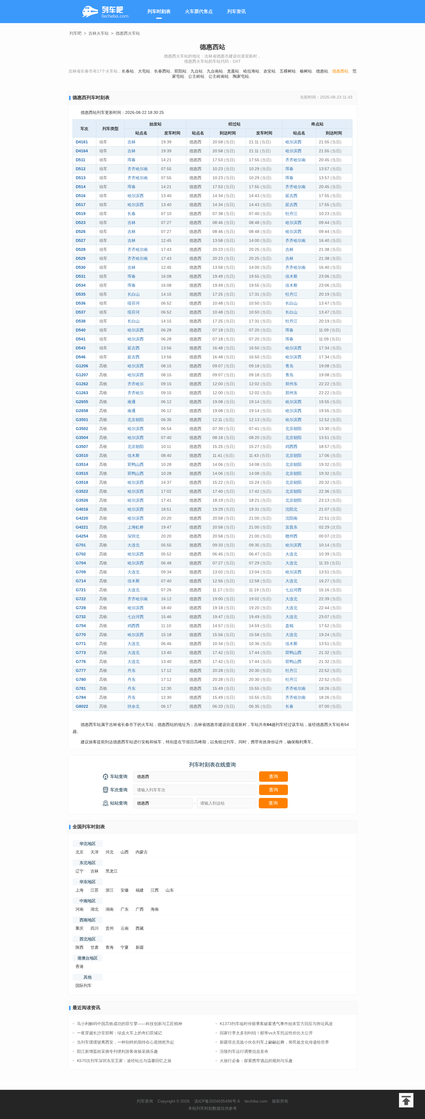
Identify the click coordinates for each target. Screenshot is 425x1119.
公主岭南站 (218, 76)
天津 (94, 852)
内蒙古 (142, 852)
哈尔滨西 (293, 142)
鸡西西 (291, 446)
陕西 (79, 947)
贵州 (110, 928)
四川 (94, 928)
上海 (79, 890)
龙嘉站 (233, 71)
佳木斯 (291, 276)
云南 (125, 928)
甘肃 (94, 947)
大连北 (134, 545)
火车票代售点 (199, 11)
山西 (125, 852)
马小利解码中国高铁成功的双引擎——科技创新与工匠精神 (129, 1023)
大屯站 (144, 71)
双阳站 (180, 71)
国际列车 (83, 985)
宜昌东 (291, 527)
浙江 (110, 890)
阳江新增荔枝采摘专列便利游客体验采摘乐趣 (117, 1051)
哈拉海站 (251, 71)
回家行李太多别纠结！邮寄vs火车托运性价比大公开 (266, 1033)
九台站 (197, 71)
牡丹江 (291, 213)
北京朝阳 (136, 419)
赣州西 (291, 536)
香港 (79, 966)
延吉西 (291, 195)
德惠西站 (340, 71)
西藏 (140, 928)
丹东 (132, 670)
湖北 (94, 909)
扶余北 (134, 706)
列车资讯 (236, 11)
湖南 (110, 909)
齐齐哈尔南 (295, 160)
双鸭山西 (136, 464)
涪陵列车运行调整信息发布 (244, 1051)
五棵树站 (288, 71)
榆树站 (306, 71)
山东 (170, 890)
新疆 (140, 947)
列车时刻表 (159, 11)
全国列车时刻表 (89, 826)
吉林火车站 (98, 33)
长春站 (128, 71)
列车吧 (75, 33)
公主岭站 (196, 76)
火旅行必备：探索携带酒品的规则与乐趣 (256, 1060)
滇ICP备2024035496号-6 (217, 1101)
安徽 (125, 890)
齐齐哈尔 (136, 383)
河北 (110, 852)
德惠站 (322, 71)
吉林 (132, 142)
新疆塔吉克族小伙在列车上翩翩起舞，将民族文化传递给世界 (274, 1042)
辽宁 (79, 871)
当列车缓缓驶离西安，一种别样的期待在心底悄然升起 (125, 1042)
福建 (140, 890)
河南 (79, 909)
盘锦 (289, 625)
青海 (110, 947)
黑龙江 (112, 871)
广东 (125, 909)
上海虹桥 (136, 527)
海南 (155, 909)
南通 (132, 401)
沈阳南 (291, 518)
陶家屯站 (241, 76)
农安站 (269, 71)
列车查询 (145, 1101)
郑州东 (291, 383)
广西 (140, 909)
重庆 (79, 928)
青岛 (289, 366)
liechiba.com (256, 1101)
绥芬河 (134, 303)
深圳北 (134, 536)
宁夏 (125, 947)
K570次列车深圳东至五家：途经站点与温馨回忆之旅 (124, 1060)
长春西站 (162, 71)
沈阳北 (291, 509)
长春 (132, 213)
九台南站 (215, 71)
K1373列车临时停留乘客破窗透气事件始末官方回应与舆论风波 (276, 1023)
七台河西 (293, 590)
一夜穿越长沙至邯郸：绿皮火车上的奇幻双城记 (119, 1033)
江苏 (94, 890)
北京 (79, 852)
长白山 (134, 294)
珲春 (132, 160)
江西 (155, 890)
